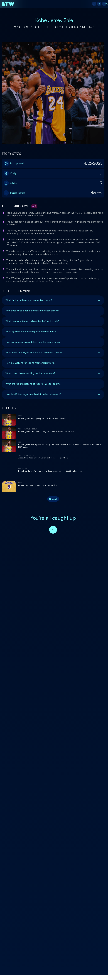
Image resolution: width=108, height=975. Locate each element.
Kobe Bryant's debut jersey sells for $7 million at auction (42, 418)
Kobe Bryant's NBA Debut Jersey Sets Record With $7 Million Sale (46, 432)
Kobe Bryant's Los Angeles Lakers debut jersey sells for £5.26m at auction (50, 471)
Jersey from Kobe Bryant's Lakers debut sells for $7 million (43, 458)
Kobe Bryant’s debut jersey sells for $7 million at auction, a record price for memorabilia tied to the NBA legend (60, 446)
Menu (104, 3)
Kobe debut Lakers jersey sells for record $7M (38, 485)
